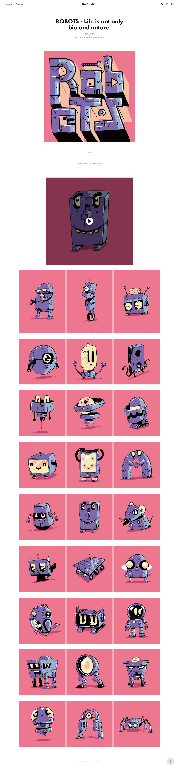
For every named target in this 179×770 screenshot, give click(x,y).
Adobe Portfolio (94, 761)
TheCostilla (89, 4)
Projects (9, 4)
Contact (19, 4)
